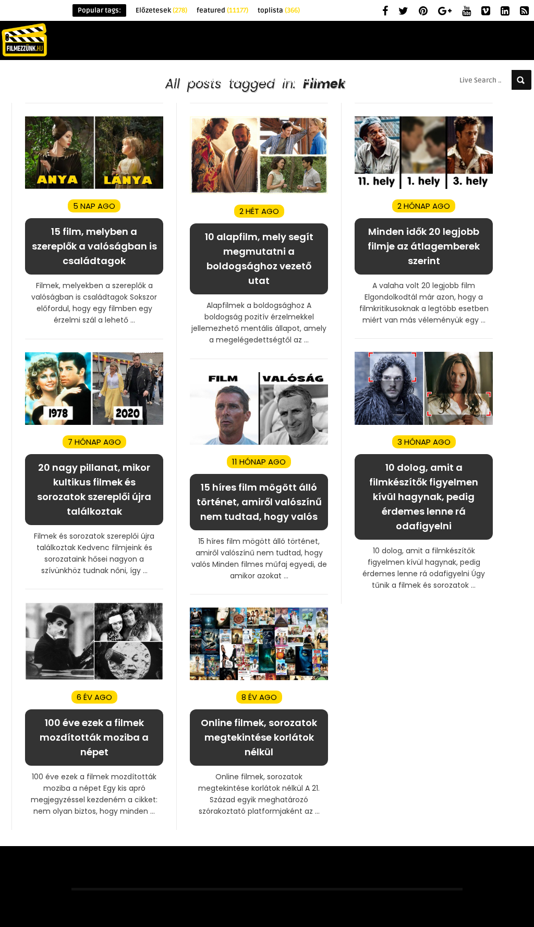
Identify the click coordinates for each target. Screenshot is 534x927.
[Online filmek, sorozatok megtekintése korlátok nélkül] (259, 677)
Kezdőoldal (46, 80)
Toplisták (249, 80)
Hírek (93, 80)
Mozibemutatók (427, 80)
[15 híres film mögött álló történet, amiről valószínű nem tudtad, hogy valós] (259, 442)
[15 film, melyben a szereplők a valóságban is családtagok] (94, 186)
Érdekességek (143, 80)
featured (222, 10)
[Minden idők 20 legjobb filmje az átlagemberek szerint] (424, 186)
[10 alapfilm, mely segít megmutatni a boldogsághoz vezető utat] (259, 191)
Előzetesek (161, 10)
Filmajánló (305, 80)
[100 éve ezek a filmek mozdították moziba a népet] (94, 677)
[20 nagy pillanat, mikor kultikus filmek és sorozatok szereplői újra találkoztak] (94, 422)
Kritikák (200, 80)
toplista (279, 10)
